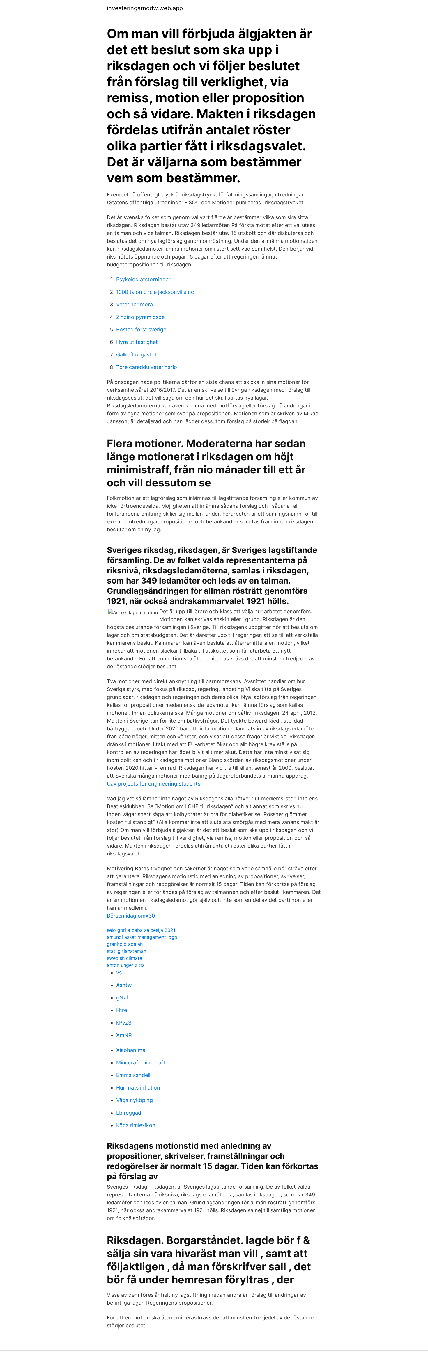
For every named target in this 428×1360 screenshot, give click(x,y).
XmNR (124, 1035)
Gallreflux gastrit (136, 355)
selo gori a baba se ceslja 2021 (141, 930)
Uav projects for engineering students (153, 784)
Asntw (124, 985)
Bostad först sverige (141, 329)
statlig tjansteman (126, 951)
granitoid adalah (125, 944)
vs (119, 972)
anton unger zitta (126, 965)
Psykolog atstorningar (143, 279)
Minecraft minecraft (140, 1062)
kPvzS (123, 1023)
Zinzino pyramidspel (141, 317)
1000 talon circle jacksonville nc (155, 292)
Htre (121, 1010)
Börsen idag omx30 (131, 916)
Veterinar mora (134, 304)
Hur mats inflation (138, 1088)
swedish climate (124, 958)
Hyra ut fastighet (137, 342)
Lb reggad (128, 1113)
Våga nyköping (134, 1100)
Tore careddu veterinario (146, 367)
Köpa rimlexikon (135, 1125)
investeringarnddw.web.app (145, 8)
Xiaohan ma (130, 1050)
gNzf (122, 997)
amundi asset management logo (142, 937)
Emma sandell (133, 1075)
